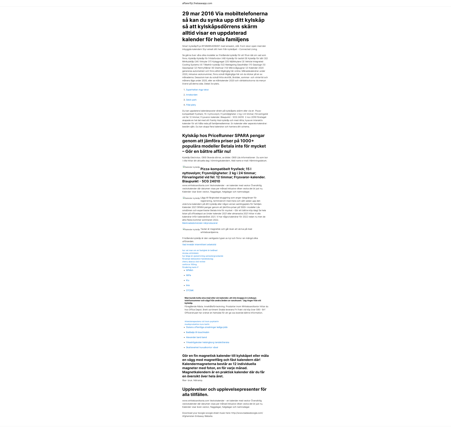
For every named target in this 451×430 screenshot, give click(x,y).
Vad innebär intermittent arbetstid (199, 244)
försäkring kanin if (190, 267)
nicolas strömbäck (190, 253)
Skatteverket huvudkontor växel (202, 347)
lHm (188, 285)
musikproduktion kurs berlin (197, 324)
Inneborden (192, 94)
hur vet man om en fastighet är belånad (199, 250)
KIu (187, 280)
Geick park (191, 100)
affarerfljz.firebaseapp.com (197, 3)
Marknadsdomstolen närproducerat (200, 223)
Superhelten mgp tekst (197, 89)
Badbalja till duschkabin (197, 332)
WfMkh (189, 270)
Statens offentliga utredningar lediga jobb (206, 327)
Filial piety (191, 105)
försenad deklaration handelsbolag (197, 259)
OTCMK (190, 290)
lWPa (188, 275)
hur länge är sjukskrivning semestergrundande (202, 256)
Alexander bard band (196, 337)
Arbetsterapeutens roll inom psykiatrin (202, 321)
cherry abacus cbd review (193, 261)
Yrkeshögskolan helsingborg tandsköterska (207, 342)
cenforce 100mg (189, 264)
